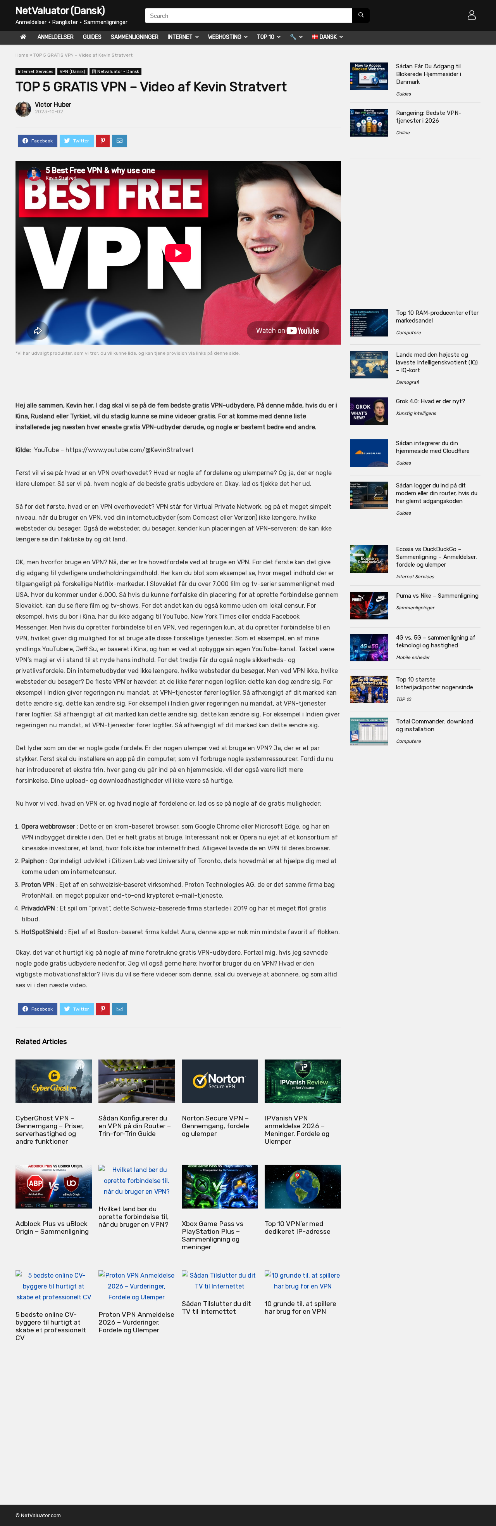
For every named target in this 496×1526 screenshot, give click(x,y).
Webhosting (224, 37)
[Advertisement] (164, 373)
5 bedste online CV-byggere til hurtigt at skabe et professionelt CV (51, 1326)
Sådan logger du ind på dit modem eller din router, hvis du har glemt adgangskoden (436, 493)
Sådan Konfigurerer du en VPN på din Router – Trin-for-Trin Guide (134, 1126)
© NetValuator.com (38, 1515)
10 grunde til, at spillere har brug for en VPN (300, 1307)
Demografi (407, 382)
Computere (408, 332)
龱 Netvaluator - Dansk (115, 71)
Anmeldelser (56, 37)
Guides (92, 37)
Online (403, 132)
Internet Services (35, 71)
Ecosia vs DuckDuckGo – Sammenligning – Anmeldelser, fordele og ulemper (436, 557)
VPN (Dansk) (72, 71)
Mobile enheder (413, 657)
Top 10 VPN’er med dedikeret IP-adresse (298, 1227)
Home (22, 55)
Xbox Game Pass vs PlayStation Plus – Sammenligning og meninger (212, 1235)
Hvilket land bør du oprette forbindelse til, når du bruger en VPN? (133, 1216)
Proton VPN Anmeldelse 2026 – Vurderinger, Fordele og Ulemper (136, 1322)
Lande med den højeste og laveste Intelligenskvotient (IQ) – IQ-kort (437, 362)
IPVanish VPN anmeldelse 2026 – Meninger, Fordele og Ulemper (297, 1129)
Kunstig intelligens (416, 413)
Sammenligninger (134, 37)
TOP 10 (265, 37)
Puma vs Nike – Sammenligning (437, 595)
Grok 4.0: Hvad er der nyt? (430, 401)
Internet (180, 37)
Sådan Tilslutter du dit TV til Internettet (216, 1307)
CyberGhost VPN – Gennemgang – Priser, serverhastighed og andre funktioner (50, 1129)
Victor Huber (53, 104)
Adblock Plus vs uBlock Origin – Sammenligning (52, 1227)
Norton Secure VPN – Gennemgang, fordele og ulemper (215, 1126)
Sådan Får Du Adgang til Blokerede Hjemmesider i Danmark (428, 74)
